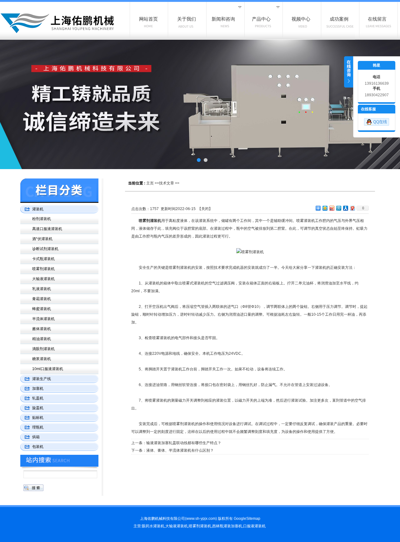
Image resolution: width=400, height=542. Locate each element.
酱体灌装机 (41, 329)
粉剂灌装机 (41, 219)
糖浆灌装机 (41, 359)
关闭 (205, 209)
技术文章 (166, 183)
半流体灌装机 (43, 319)
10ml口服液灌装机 (47, 369)
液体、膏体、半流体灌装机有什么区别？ (180, 450)
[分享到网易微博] (352, 208)
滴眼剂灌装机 (43, 349)
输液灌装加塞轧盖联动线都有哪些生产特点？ (183, 443)
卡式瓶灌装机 (43, 259)
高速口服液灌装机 (47, 229)
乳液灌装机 (41, 289)
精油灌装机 (41, 339)
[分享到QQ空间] (324, 208)
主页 (150, 183)
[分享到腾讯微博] (338, 208)
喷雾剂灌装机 (43, 269)
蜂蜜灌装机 (41, 309)
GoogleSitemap (247, 518)
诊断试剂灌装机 (45, 249)
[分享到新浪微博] (331, 208)
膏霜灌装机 (41, 299)
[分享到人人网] (345, 208)
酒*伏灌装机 (42, 239)
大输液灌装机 (43, 279)
